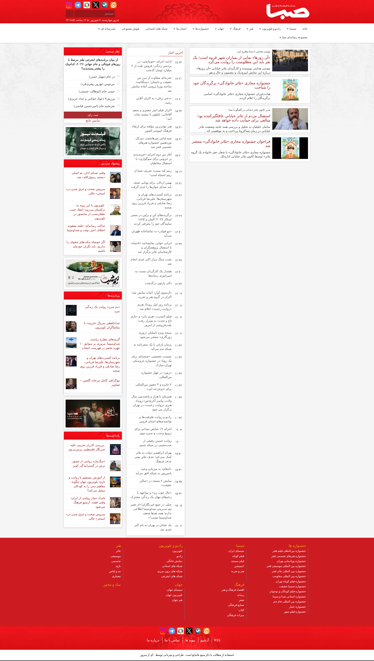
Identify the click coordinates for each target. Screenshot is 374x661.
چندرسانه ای (108, 28)
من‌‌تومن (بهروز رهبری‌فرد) (98, 84)
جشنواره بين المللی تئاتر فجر (289, 571)
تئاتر (118, 550)
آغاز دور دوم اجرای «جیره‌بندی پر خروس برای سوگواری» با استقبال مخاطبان (152, 159)
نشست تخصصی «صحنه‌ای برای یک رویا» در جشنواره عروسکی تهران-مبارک (152, 361)
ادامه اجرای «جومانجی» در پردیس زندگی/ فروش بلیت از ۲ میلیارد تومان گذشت (151, 66)
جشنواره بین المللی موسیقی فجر (286, 566)
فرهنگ (236, 28)
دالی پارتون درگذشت (158, 283)
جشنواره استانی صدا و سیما (289, 596)
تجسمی (116, 561)
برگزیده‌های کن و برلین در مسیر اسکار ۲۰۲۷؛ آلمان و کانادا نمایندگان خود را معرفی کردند (151, 219)
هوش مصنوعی (130, 28)
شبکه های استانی (172, 566)
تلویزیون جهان (174, 595)
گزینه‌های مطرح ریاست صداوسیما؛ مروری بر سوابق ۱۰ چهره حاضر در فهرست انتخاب (100, 344)
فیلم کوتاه (238, 556)
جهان (220, 28)
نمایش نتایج (93, 120)
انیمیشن (239, 566)
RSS (217, 640)
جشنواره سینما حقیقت (292, 586)
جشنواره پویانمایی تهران (291, 561)
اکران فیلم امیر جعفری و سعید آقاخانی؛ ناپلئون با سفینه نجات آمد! (152, 114)
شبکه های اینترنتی (171, 576)
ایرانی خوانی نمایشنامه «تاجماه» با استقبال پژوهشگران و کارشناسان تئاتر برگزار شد (151, 247)
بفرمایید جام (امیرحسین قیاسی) (94, 106)
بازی (118, 566)
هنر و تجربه (237, 571)
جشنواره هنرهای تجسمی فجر (288, 556)
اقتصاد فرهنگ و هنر (233, 589)
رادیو (179, 556)
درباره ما (153, 640)
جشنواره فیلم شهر (295, 611)
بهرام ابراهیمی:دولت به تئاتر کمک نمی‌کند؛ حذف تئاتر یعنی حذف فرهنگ (153, 457)
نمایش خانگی (174, 561)
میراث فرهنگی (235, 615)
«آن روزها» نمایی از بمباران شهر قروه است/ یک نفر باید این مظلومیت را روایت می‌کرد (231, 59)
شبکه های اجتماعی (156, 28)
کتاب (241, 610)
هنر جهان (177, 600)
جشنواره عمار (297, 606)
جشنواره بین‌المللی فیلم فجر (289, 550)
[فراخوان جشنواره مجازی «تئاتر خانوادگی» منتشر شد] (290, 147)
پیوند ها (190, 640)
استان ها (181, 28)
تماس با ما (172, 640)
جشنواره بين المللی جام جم (289, 601)
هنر (251, 28)
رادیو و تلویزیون (271, 28)
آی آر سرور (146, 654)
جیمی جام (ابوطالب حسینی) (97, 91)
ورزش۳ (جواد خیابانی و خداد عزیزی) (91, 98)
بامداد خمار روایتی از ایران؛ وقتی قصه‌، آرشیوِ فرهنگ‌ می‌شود (88, 502)
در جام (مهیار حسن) (102, 76)
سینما (292, 28)
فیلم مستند (237, 561)
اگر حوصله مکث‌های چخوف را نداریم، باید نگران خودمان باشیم (85, 246)
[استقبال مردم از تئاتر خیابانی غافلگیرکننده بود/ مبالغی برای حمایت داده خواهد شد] (290, 118)
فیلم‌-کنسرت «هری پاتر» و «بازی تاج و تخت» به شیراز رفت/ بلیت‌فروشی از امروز (151, 321)
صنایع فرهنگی (236, 605)
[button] (69, 5)
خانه (304, 28)
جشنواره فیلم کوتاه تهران (291, 581)
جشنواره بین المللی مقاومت (289, 576)
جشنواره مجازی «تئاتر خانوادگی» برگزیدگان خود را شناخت (231, 85)
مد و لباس (115, 571)
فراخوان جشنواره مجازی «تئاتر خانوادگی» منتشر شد (231, 143)
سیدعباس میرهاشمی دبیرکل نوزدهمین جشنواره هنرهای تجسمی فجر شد (153, 143)
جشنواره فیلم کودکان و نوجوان (287, 591)
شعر (241, 600)
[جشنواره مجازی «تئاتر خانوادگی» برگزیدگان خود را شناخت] (290, 89)
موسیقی (116, 556)
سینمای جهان (174, 589)
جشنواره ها (202, 28)
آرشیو (204, 640)
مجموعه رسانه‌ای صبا (294, 37)
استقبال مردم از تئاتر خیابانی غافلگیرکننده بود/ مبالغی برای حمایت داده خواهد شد (233, 118)
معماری (116, 576)
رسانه (240, 595)
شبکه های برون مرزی (169, 571)
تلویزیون (177, 550)
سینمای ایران (236, 550)
